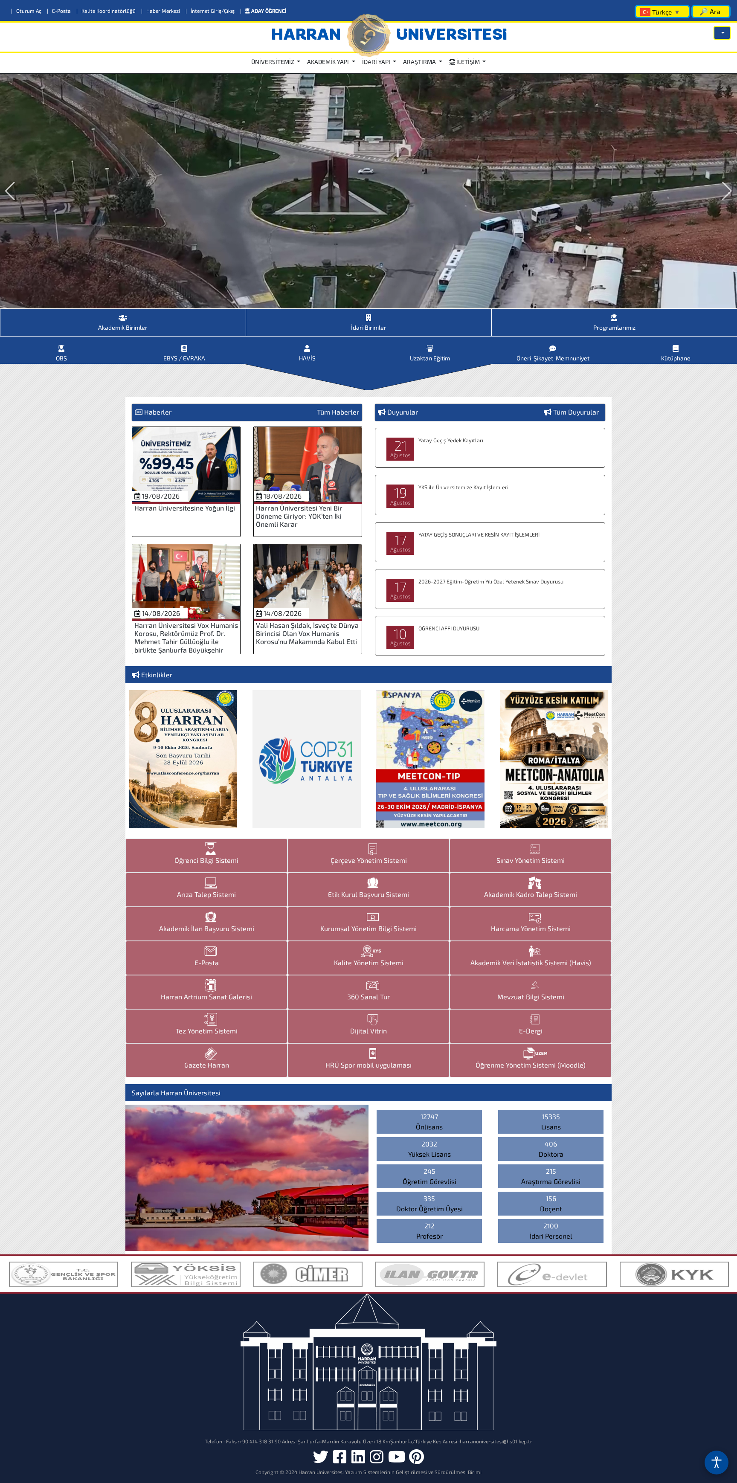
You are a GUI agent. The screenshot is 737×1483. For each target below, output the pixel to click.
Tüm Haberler (338, 412)
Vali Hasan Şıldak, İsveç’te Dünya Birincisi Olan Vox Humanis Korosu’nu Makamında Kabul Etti (307, 633)
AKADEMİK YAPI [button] (328, 61)
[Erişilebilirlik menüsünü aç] (716, 1462)
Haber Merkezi (161, 11)
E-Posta (59, 11)
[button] (722, 33)
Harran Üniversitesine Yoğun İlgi (184, 508)
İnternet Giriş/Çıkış (211, 11)
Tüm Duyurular (576, 412)
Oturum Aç (27, 11)
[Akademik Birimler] (123, 314)
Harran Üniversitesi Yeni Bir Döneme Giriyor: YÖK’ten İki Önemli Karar (299, 516)
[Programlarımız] (614, 314)
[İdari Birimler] (368, 314)
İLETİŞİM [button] (468, 61)
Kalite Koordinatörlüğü (106, 11)
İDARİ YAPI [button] (377, 61)
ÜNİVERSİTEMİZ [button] (273, 61)
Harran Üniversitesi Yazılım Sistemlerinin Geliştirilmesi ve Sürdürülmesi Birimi (390, 1472)
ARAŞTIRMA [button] (420, 61)
